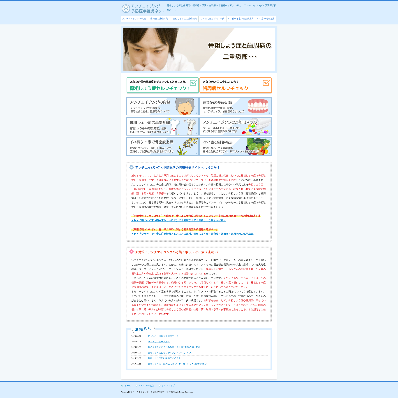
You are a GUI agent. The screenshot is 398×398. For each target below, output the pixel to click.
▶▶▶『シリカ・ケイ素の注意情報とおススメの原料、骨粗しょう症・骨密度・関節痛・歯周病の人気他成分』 (193, 233)
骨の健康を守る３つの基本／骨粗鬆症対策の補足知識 (174, 347)
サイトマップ (168, 385)
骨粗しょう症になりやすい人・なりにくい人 (170, 352)
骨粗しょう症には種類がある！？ (164, 358)
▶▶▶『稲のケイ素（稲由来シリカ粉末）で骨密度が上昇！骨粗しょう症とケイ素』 (178, 220)
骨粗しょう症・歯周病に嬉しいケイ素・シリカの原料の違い (177, 363)
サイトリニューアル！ (159, 341)
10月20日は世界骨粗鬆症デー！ (163, 336)
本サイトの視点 (146, 385)
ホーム (127, 385)
